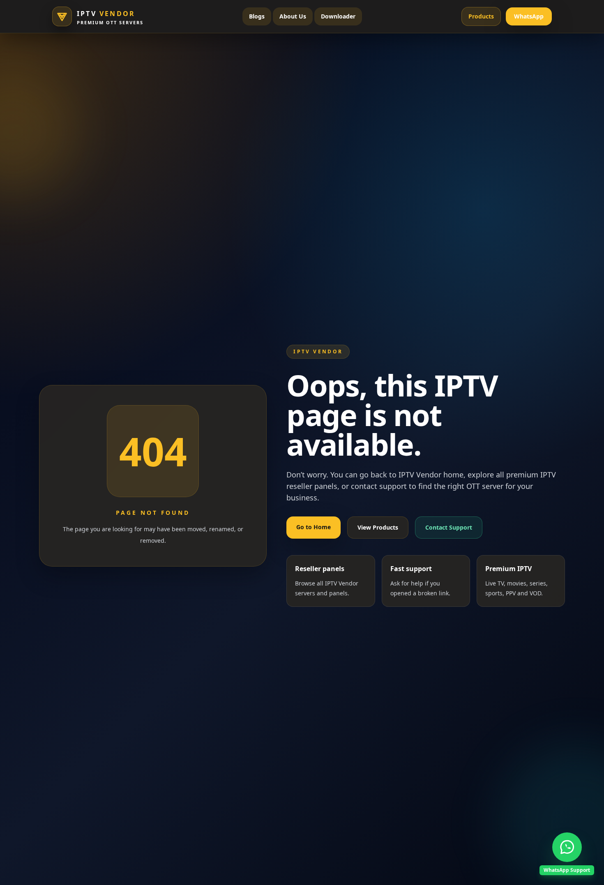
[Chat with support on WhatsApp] (567, 847)
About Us (292, 16)
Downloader (338, 16)
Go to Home (313, 527)
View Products (377, 527)
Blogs (257, 16)
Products (481, 16)
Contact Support (448, 527)
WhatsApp (529, 16)
